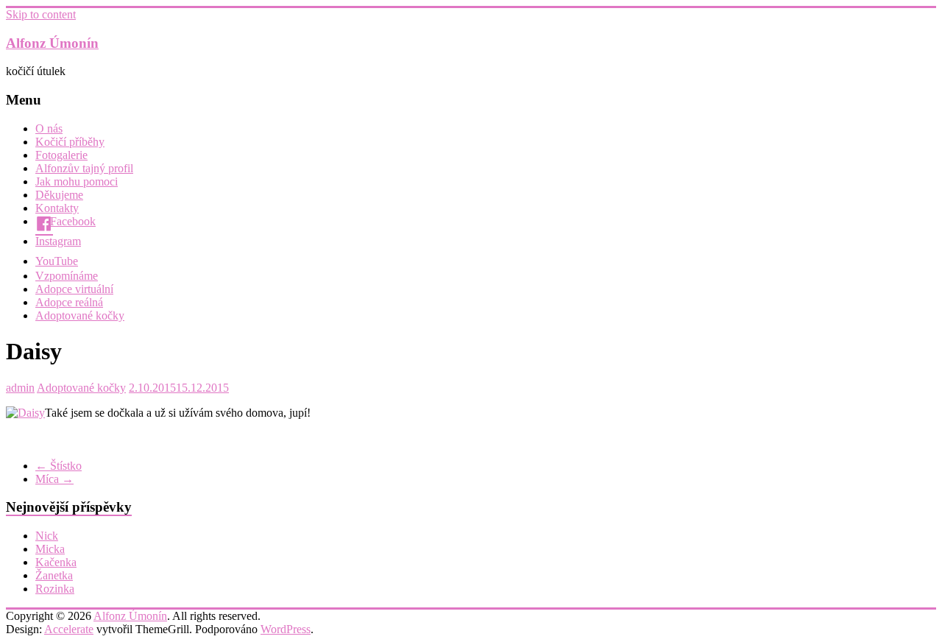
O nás (49, 128)
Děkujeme (59, 194)
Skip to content (41, 14)
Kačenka (56, 562)
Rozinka (54, 588)
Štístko (58, 465)
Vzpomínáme (66, 275)
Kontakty (57, 208)
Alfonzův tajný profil (84, 168)
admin (20, 387)
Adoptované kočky (79, 315)
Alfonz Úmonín (52, 43)
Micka (50, 549)
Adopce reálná (69, 302)
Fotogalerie (61, 155)
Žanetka (54, 575)
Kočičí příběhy (70, 141)
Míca (54, 479)
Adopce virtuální (74, 289)
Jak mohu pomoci (76, 181)
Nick (46, 535)
